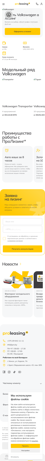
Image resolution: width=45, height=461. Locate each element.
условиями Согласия (15, 241)
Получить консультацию (22, 249)
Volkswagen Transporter (17, 106)
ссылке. (35, 441)
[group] (17, 294)
